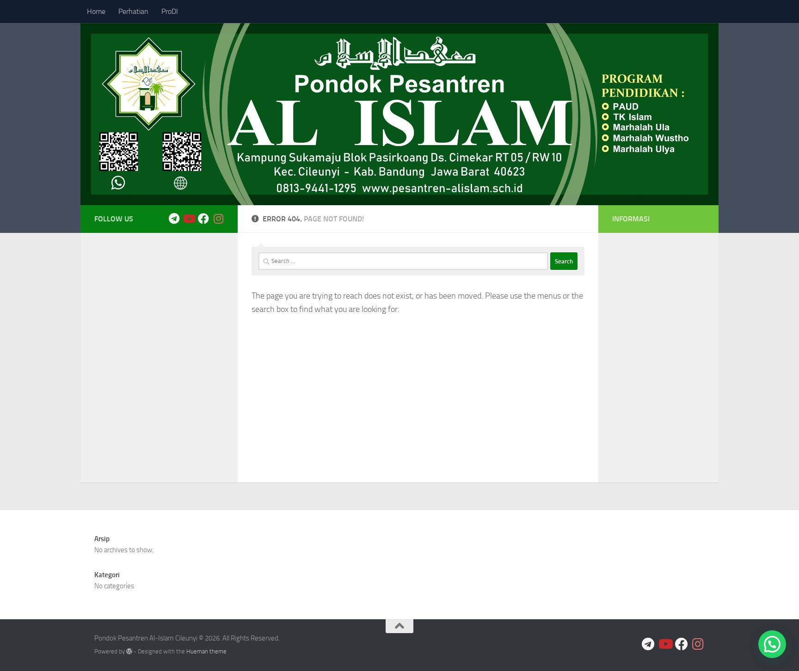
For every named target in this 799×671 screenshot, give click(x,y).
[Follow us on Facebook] (203, 218)
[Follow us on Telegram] (173, 218)
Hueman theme (206, 651)
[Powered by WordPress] (129, 651)
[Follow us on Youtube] (188, 218)
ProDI (169, 11)
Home (96, 11)
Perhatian (133, 11)
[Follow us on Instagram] (218, 218)
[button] (772, 644)
